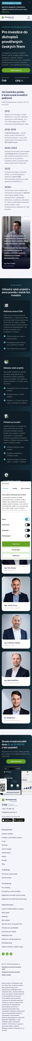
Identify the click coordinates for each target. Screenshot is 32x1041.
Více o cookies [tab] (25, 488)
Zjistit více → (6, 12)
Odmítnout (16, 555)
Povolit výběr (16, 550)
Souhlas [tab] (5, 488)
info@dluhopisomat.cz (9, 812)
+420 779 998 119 (8, 809)
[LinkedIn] (7, 954)
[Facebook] (3, 954)
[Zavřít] (29, 2)
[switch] (27, 524)
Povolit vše (16, 544)
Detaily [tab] (15, 488)
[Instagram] (11, 954)
